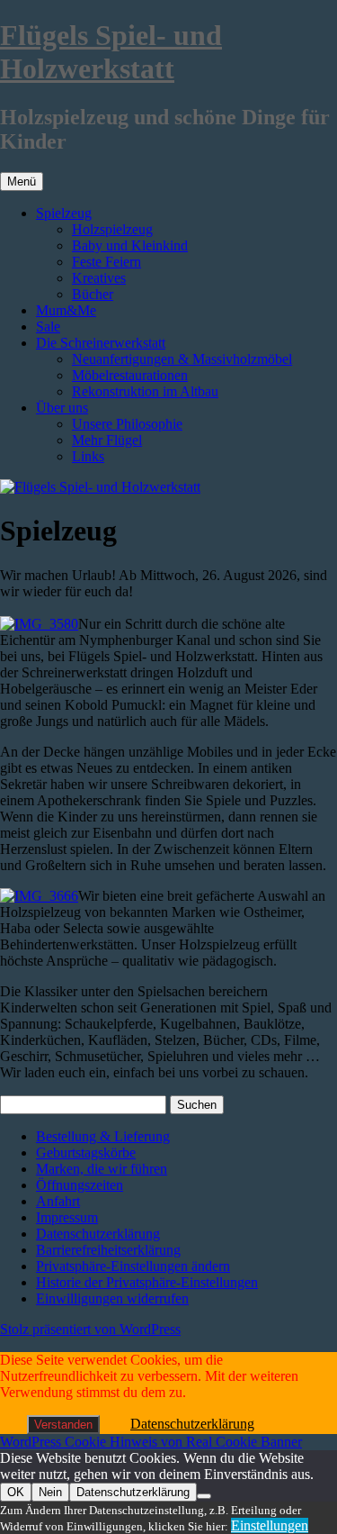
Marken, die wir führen (101, 1168)
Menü (21, 181)
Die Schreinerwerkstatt (100, 342)
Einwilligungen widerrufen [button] (112, 1298)
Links (88, 456)
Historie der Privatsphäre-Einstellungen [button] (147, 1282)
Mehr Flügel (107, 440)
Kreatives (99, 278)
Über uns (62, 407)
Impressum (67, 1217)
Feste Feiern (106, 261)
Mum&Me (66, 310)
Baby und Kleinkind (130, 245)
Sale (48, 326)
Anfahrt (58, 1201)
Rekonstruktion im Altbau (145, 391)
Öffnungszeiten (79, 1185)
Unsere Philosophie (127, 423)
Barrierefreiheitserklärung (108, 1249)
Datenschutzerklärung (98, 1233)
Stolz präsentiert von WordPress (90, 1329)
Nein (50, 1492)
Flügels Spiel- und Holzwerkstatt (111, 52)
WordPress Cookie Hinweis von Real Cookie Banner (151, 1441)
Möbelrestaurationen (130, 375)
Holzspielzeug (112, 229)
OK (15, 1492)
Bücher (92, 294)
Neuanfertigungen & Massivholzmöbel (182, 359)
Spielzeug (64, 213)
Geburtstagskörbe (86, 1152)
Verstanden (63, 1424)
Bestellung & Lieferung (103, 1136)
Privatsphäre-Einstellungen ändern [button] (133, 1266)
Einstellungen (269, 1525)
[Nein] (204, 1496)
